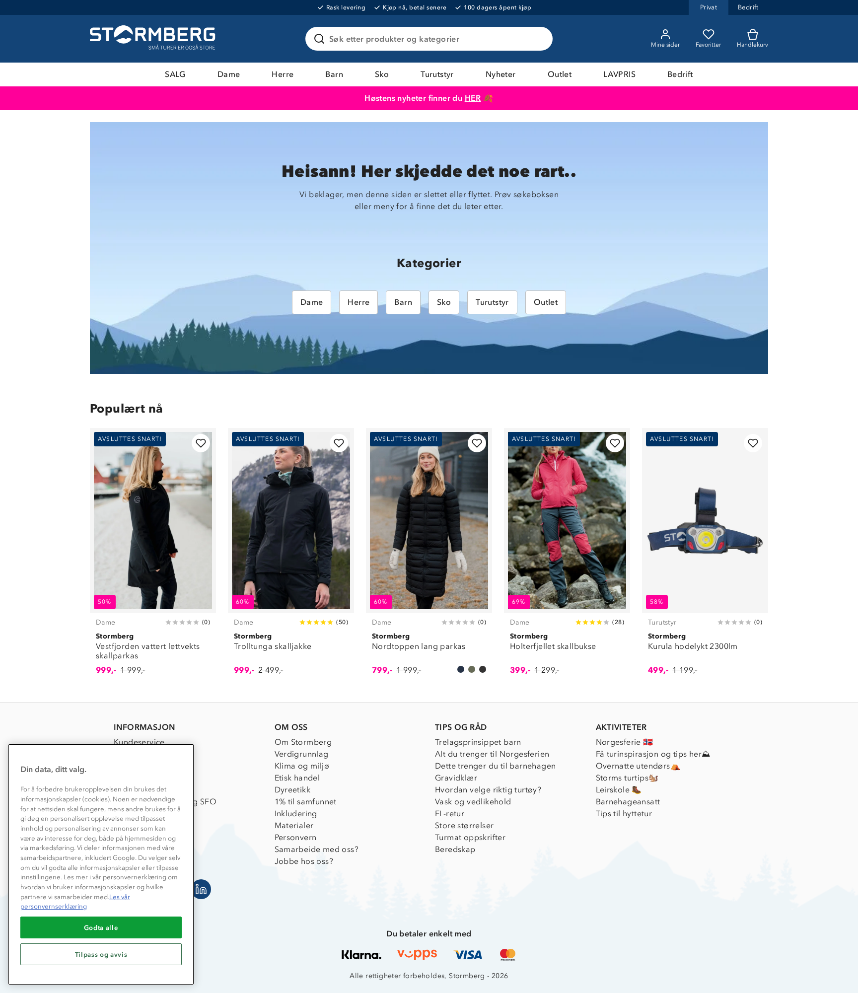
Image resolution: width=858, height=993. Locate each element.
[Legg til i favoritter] (201, 443)
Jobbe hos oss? (304, 861)
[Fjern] (539, 39)
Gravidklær (456, 777)
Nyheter (501, 74)
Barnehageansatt (628, 801)
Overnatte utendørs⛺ (638, 766)
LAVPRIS (619, 74)
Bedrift (680, 74)
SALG (175, 74)
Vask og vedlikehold (473, 801)
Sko (382, 74)
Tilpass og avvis (101, 954)
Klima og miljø (302, 766)
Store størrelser (464, 825)
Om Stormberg (303, 742)
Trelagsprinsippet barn (478, 742)
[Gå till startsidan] (154, 38)
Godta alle (101, 927)
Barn (334, 74)
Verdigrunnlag (302, 754)
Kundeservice (139, 742)
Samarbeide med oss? (317, 849)
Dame (228, 74)
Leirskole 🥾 (619, 789)
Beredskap (455, 849)
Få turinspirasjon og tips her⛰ (653, 754)
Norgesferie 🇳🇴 (624, 742)
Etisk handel (297, 777)
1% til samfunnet (306, 801)
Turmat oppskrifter (470, 837)
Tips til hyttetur (624, 813)
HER (473, 98)
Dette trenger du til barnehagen (495, 766)
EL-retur (449, 813)
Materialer (294, 825)
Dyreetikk (293, 789)
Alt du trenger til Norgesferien (492, 754)
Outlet (560, 74)
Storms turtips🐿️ (627, 777)
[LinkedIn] (201, 889)
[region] (101, 864)
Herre (282, 74)
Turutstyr (437, 74)
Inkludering (296, 813)
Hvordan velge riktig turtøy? (488, 789)
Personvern (296, 837)
